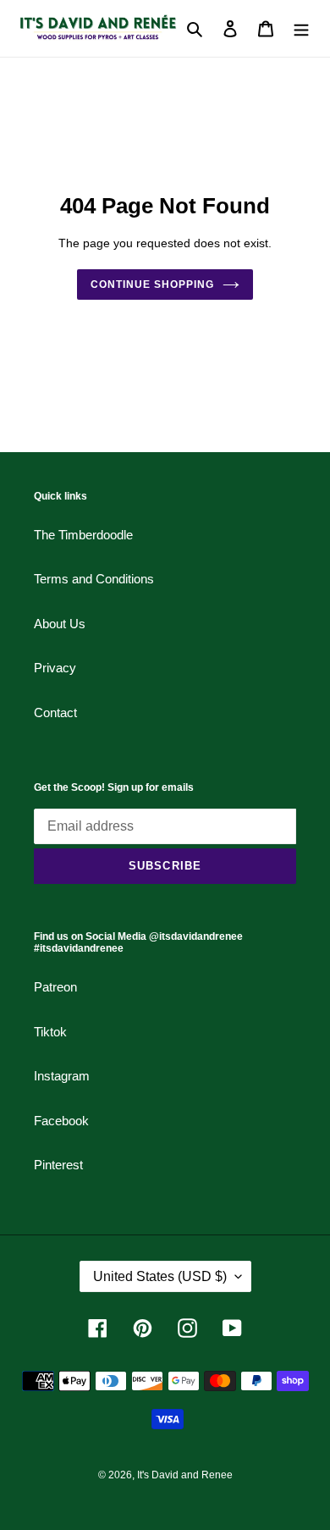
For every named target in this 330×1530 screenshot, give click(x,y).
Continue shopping (152, 284)
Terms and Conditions (94, 579)
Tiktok (50, 1032)
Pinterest (58, 1164)
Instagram (62, 1076)
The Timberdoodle (83, 534)
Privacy (55, 667)
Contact (55, 712)
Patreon (55, 987)
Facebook (61, 1120)
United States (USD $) (160, 1276)
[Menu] (301, 28)
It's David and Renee (185, 1475)
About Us (59, 623)
